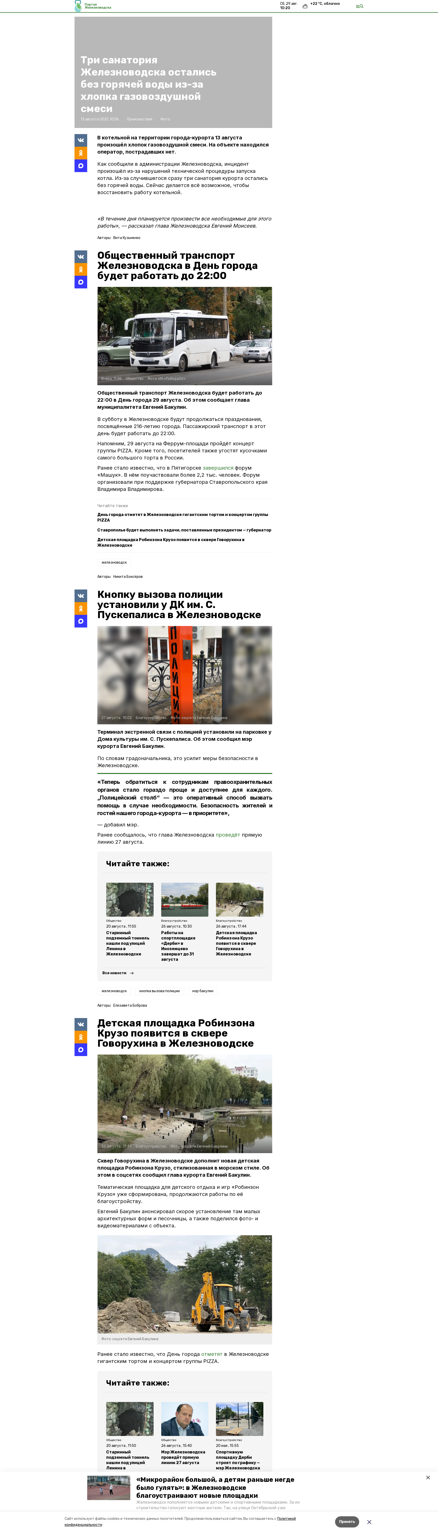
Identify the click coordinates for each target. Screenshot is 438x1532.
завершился (219, 468)
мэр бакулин (202, 991)
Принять (347, 1522)
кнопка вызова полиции (159, 991)
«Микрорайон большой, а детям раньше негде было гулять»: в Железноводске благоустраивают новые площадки (215, 1487)
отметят (212, 1354)
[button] (108, 1488)
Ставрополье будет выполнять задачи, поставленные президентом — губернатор (184, 530)
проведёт (228, 835)
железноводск (114, 562)
